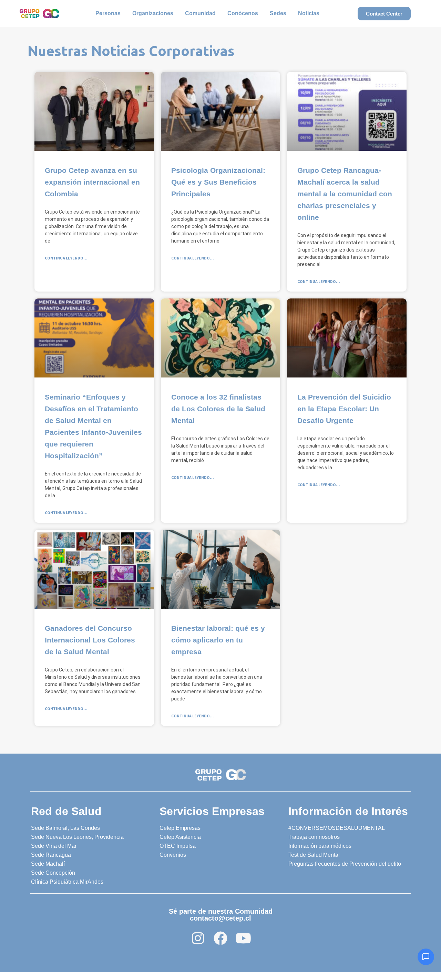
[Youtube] (243, 938)
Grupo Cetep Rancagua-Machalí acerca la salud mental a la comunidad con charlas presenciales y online (344, 193)
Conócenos (242, 13)
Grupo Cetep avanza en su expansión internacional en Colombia (92, 182)
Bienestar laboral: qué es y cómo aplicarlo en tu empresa (218, 640)
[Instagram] (197, 938)
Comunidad (200, 13)
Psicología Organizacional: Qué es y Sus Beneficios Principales (218, 182)
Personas (108, 13)
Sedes (278, 13)
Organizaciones (152, 13)
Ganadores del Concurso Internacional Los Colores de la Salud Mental (90, 640)
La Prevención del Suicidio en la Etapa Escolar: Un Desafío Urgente (344, 408)
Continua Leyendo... (66, 258)
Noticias (308, 13)
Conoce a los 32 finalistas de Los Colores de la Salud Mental (218, 408)
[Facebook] (220, 938)
